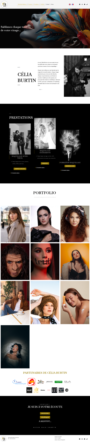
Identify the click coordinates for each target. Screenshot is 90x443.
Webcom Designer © (61, 439)
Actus (52, 4)
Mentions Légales (58, 438)
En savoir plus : (15, 173)
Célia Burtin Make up (22, 4)
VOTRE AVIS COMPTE (45, 427)
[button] (20, 173)
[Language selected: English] (72, 4)
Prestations (36, 4)
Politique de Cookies (58, 436)
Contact (47, 4)
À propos (30, 4)
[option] (73, 4)
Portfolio (42, 4)
